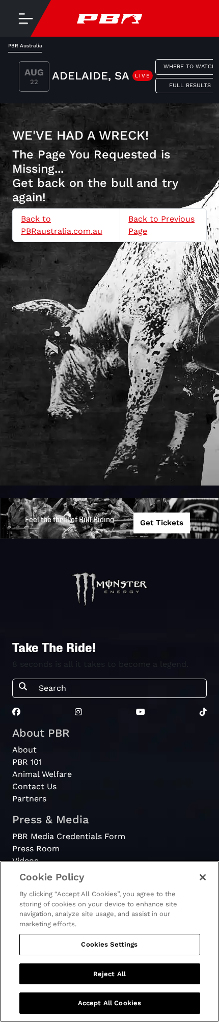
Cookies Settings (109, 944)
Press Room (36, 848)
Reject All (109, 974)
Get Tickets (161, 522)
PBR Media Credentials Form (68, 836)
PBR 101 (27, 762)
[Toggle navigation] (25, 18)
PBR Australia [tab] (25, 45)
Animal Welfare (42, 774)
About (24, 750)
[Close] (202, 877)
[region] (109, 941)
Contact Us (34, 786)
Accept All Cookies (109, 1003)
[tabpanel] (109, 77)
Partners (29, 798)
